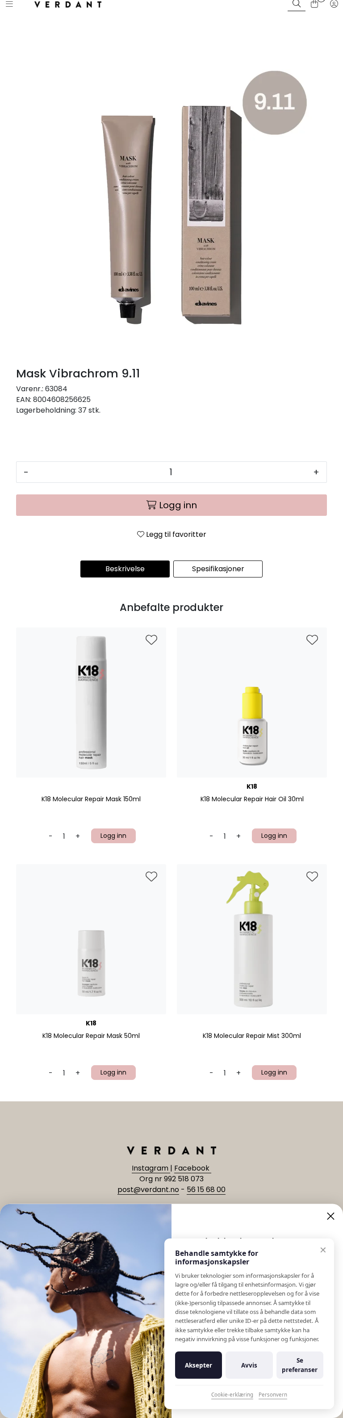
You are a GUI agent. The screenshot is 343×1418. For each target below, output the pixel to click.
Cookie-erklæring (232, 1394)
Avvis (249, 1365)
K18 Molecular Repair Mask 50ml (91, 1036)
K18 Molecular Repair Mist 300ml (252, 1036)
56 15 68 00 (206, 1189)
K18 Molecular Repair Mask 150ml (91, 799)
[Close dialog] (331, 1216)
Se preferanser (300, 1364)
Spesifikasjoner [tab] (218, 569)
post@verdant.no (148, 1189)
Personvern (273, 1394)
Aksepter (198, 1365)
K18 (252, 786)
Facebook (192, 1168)
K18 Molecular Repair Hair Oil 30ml (252, 799)
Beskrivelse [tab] (125, 569)
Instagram (151, 1168)
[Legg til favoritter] (151, 640)
